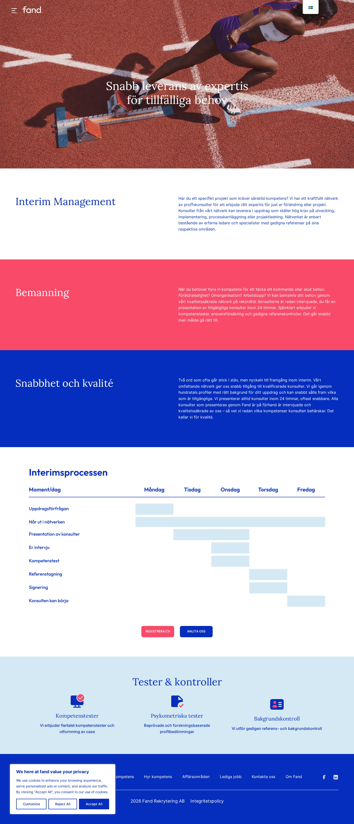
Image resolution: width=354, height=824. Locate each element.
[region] (63, 789)
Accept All (94, 804)
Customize (31, 804)
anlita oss (196, 631)
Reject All (63, 804)
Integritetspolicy (207, 801)
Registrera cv (157, 631)
